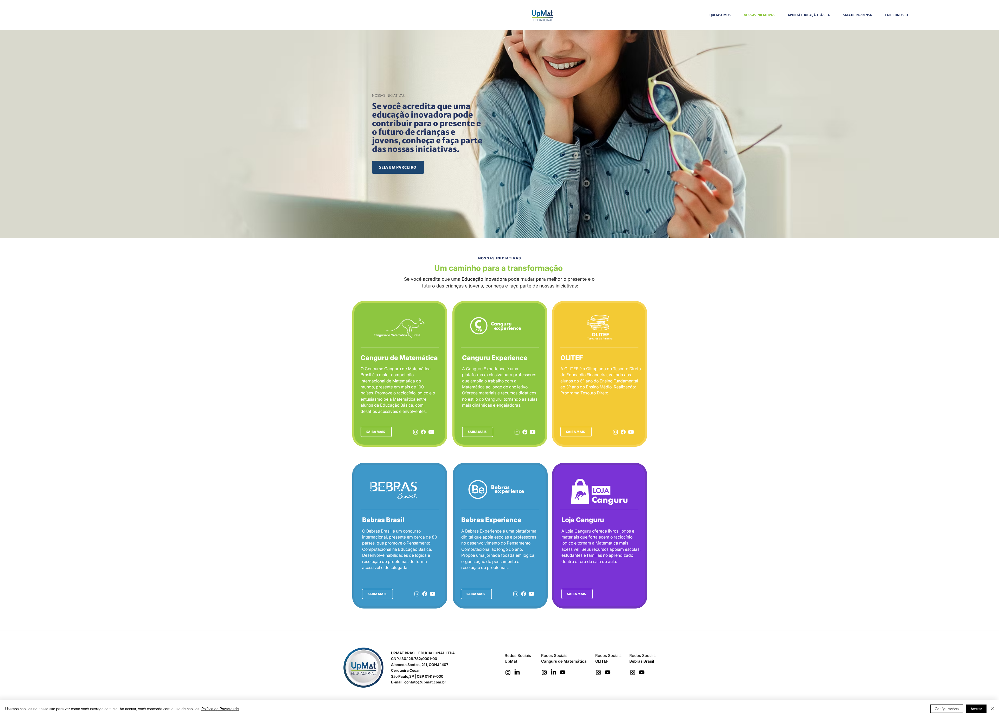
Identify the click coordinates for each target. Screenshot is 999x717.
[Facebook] (423, 432)
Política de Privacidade (220, 708)
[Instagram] (415, 432)
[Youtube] (431, 432)
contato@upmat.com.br (425, 682)
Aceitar (976, 708)
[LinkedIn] (517, 672)
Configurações (947, 708)
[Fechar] (993, 709)
